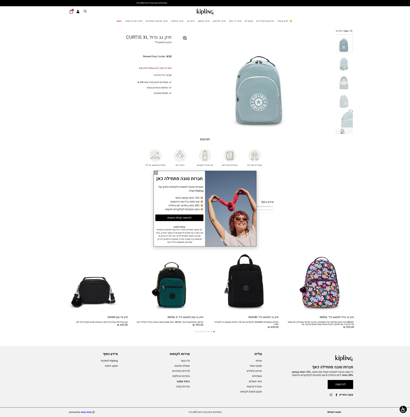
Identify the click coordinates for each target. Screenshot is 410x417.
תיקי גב (339, 30)
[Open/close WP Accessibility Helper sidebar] (403, 409)
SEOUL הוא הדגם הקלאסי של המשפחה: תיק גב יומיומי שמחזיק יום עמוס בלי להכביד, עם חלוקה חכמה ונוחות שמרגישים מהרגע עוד (321, 323)
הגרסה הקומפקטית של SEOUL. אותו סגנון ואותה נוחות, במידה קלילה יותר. (169, 322)
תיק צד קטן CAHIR (117, 317)
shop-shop (86, 412)
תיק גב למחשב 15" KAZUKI (264, 317)
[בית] (351, 30)
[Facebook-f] (336, 395)
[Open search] (85, 11)
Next (333, 84)
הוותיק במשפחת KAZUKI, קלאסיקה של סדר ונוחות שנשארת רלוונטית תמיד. (247, 323)
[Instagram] (331, 395)
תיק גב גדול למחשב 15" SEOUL (337, 317)
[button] (185, 38)
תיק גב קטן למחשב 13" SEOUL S (185, 317)
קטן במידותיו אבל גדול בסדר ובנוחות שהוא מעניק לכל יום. (102, 322)
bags (346, 30)
